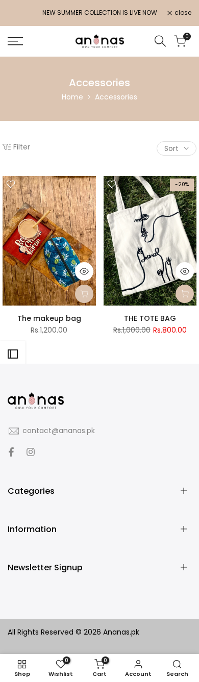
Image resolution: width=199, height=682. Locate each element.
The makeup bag (49, 318)
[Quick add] (84, 294)
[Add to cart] (185, 294)
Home (72, 97)
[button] (10, 184)
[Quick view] (84, 271)
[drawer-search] (160, 41)
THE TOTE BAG (150, 318)
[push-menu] (15, 41)
